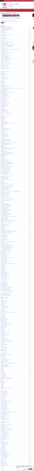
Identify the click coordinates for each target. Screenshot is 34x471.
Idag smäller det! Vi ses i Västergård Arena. (5, 288)
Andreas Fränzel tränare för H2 (4, 96)
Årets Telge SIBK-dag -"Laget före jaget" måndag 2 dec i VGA (7, 179)
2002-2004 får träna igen (3, 146)
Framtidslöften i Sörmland (3, 358)
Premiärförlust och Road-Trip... (4, 212)
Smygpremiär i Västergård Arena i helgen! (5, 359)
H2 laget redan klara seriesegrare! (4, 122)
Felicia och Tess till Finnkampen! (4, 278)
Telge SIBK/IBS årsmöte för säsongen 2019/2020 (5, 193)
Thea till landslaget (2, 39)
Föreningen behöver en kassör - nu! (4, 452)
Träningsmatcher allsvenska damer (4, 159)
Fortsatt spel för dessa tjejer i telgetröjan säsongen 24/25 (6, 58)
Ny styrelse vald (2, 47)
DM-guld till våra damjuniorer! (4, 322)
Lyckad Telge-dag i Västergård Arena (4, 177)
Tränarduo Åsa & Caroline (3, 40)
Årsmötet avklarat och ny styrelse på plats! (5, 112)
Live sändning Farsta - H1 (3, 426)
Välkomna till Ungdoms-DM (3, 253)
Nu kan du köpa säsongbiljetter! (4, 215)
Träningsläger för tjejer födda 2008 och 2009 (5, 97)
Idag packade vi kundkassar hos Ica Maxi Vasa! (5, 239)
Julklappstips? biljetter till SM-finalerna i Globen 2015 (6, 430)
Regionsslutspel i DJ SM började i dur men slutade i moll (6, 206)
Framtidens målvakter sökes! (3, 37)
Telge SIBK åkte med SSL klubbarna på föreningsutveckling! (7, 378)
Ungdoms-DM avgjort (3, 251)
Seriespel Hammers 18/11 (3, 254)
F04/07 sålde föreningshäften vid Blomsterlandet (5, 143)
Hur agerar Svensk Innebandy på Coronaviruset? (6, 168)
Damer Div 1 (2, 345)
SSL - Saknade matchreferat (3, 402)
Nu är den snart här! (3, 158)
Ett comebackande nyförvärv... (4, 227)
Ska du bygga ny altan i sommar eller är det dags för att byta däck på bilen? (8, 142)
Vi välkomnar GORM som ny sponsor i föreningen (6, 64)
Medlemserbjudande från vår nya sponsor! (5, 310)
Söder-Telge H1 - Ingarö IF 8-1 (3, 390)
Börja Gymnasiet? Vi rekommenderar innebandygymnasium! (7, 287)
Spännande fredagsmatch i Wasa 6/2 (4, 405)
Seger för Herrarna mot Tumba (4, 277)
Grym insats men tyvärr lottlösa (4, 427)
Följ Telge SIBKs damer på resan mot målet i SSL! (5, 27)
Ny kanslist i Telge (2, 132)
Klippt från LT (2, 460)
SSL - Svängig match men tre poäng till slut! (5, 425)
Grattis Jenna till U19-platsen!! (4, 218)
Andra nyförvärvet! (2, 311)
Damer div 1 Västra (2, 330)
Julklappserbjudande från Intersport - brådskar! (5, 252)
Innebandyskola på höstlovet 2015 (4, 406)
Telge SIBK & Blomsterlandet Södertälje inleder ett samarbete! (7, 29)
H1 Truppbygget (2, 367)
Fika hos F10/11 (2, 201)
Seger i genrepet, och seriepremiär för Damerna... (6, 213)
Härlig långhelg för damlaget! (3, 439)
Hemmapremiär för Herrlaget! (4, 133)
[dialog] (24, 467)
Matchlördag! (2, 299)
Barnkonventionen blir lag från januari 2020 (5, 176)
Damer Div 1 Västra (3, 331)
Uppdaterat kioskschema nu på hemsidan (5, 443)
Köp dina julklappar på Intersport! (4, 286)
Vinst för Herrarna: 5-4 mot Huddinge (4, 298)
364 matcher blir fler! (3, 382)
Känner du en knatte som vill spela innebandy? (5, 38)
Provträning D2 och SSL (3, 76)
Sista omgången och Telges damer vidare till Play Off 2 (6, 272)
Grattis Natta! (2, 440)
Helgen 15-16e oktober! (3, 106)
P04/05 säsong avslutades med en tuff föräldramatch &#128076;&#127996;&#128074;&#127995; (10, 191)
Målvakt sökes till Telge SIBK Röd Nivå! (4, 260)
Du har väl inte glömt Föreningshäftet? (4, 129)
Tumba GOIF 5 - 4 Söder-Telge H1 (4, 392)
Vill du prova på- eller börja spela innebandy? (5, 200)
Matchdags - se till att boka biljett (4, 134)
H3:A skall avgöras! (2, 119)
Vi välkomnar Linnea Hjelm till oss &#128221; (5, 63)
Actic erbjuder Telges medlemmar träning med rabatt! (6, 86)
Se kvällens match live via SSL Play (4, 393)
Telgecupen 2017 (2, 259)
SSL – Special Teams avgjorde (4, 415)
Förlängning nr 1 (2, 73)
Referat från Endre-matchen (3, 450)
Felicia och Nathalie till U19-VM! (4, 320)
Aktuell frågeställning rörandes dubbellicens (5, 335)
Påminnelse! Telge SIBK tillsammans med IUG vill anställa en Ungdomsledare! (8, 312)
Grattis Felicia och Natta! (3, 357)
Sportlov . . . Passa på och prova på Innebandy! (5, 170)
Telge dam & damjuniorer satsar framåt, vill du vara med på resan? (7, 123)
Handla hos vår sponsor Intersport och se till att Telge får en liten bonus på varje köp (9, 216)
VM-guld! (1, 313)
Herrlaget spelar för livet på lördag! (4, 131)
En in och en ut (2, 379)
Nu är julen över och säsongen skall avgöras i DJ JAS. (6, 249)
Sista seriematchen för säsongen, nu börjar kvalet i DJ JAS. (6, 242)
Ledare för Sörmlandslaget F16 (4, 124)
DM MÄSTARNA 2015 (3, 336)
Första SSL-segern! (2, 449)
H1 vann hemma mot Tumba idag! (4, 347)
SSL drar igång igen (3, 429)
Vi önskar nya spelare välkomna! (4, 300)
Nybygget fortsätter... (3, 228)
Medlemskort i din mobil (3, 337)
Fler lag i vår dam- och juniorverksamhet (5, 48)
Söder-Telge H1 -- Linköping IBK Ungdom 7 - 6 (5, 442)
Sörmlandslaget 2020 (3, 181)
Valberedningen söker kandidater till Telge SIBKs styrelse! (6, 144)
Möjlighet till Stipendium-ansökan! (4, 121)
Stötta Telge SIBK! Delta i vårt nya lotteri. (5, 344)
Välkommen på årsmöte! (3, 98)
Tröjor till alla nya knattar (3, 238)
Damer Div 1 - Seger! (3, 342)
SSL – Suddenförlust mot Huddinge (4, 413)
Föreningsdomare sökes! (3, 349)
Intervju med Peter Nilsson (3, 462)
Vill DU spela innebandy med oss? (4, 325)
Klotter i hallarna (2, 202)
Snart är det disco (2, 100)
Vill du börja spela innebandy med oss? (5, 203)
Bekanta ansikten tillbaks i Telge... (4, 224)
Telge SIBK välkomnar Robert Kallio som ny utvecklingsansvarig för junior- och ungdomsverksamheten (11, 49)
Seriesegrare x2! (2, 240)
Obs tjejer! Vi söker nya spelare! (4, 404)
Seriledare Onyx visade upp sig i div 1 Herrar (5, 343)
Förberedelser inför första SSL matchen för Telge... (6, 455)
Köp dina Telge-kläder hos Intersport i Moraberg (5, 214)
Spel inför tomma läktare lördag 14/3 (4, 167)
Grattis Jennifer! (2, 417)
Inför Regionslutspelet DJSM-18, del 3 (4, 283)
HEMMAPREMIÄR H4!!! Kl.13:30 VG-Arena (5, 301)
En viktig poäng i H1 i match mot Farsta (4, 394)
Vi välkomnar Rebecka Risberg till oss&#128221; (5, 61)
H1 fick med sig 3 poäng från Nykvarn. (4, 432)
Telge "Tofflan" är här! (3, 36)
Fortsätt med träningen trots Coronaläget (5, 165)
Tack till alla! (2, 296)
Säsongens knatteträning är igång (4, 154)
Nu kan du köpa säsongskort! (4, 463)
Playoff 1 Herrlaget (2, 118)
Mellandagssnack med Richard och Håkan (5, 332)
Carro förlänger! (2, 309)
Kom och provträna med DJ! (3, 83)
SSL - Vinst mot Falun (3, 395)
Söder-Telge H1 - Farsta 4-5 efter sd (4, 396)
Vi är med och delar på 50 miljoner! (4, 307)
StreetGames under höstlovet (4, 183)
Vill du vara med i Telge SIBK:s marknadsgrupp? (5, 366)
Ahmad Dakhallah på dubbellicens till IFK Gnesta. (5, 188)
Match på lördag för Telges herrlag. (4, 85)
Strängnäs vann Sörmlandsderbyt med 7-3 (5, 408)
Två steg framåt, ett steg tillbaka (4, 217)
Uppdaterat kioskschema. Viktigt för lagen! (5, 207)
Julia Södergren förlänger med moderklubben (5, 71)
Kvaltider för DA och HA (3, 117)
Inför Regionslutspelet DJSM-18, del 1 (4, 285)
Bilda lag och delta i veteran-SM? (4, 156)
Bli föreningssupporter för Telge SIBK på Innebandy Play (6, 34)
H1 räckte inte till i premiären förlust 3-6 (4, 451)
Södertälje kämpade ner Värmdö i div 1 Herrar (5, 414)
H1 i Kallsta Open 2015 (3, 356)
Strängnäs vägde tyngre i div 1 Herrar (4, 407)
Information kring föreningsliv (4, 82)
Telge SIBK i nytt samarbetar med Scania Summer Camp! (6, 26)
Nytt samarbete (2, 182)
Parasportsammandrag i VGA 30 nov (4, 51)
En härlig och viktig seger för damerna (4, 178)
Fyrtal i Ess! (2, 380)
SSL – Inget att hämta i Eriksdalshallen (4, 419)
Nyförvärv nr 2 (2, 70)
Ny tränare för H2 (2, 41)
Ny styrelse (2, 62)
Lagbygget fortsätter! (3, 381)
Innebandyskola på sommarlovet (4, 321)
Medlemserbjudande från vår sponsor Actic (5, 205)
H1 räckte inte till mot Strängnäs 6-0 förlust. (5, 437)
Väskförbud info (2, 87)
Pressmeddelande (2, 264)
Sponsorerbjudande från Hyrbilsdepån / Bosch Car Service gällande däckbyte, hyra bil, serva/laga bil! (11, 88)
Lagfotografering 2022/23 (3, 109)
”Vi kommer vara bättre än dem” (4, 454)
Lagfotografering (2, 108)
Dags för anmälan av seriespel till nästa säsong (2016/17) (6, 324)
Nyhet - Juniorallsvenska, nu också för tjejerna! (5, 319)
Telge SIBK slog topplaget (3, 50)
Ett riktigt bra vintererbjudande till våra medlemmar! (6, 204)
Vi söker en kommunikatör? (3, 130)
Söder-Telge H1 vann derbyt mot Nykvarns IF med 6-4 (6, 403)
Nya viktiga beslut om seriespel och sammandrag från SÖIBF (7, 166)
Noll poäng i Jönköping (3, 441)
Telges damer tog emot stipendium (4, 461)
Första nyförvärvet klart (3, 72)
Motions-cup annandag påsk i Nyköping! (5, 169)
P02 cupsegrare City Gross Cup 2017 (4, 274)
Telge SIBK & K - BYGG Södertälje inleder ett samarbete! (6, 28)
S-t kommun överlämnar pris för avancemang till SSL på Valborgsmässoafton (8, 263)
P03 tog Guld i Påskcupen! (3, 266)
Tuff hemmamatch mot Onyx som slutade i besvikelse (6, 428)
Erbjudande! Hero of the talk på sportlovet (5, 171)
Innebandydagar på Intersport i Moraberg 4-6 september (6, 354)
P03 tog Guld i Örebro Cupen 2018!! (4, 236)
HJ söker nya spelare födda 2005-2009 (4, 99)
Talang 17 (2, 180)
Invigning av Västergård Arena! (4, 355)
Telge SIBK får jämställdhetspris (4, 271)
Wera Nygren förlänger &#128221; (4, 60)
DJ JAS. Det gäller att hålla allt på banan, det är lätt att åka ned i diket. (7, 247)
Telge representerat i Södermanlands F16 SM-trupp (6, 295)
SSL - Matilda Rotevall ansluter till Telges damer (5, 418)
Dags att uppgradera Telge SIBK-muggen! (5, 105)
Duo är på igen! (2, 368)
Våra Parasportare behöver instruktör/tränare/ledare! (6, 195)
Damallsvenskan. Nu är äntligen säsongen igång (5, 225)
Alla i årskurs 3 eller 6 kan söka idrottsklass (5, 276)
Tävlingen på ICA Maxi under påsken (4, 323)
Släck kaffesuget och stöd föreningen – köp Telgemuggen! (6, 52)
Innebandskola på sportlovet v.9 (4, 275)
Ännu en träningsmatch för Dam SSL (4, 464)
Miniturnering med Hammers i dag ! (4, 334)
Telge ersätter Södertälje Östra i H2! (4, 360)
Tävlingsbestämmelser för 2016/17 (4, 297)
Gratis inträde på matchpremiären (4, 93)
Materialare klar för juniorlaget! (4, 194)
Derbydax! (2, 84)
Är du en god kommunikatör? (3, 155)
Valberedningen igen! (3, 141)
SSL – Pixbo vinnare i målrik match (4, 401)
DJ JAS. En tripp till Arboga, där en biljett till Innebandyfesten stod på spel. (8, 241)
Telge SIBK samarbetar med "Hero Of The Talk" (5, 192)
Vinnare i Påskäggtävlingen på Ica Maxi (4, 265)
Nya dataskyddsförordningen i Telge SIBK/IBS (5, 230)
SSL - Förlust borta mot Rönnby (4, 391)
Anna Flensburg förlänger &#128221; (4, 59)
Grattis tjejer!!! (2, 466)
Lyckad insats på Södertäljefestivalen (4, 94)
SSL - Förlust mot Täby (3, 431)
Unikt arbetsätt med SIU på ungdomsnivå (5, 261)
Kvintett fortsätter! (2, 383)
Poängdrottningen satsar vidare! (4, 318)
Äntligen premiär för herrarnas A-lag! (4, 135)
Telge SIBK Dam (2, 384)
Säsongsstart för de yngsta (3, 53)
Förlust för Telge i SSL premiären (4, 453)
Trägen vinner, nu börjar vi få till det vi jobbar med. (6, 248)
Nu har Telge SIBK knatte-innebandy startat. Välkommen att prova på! (8, 153)
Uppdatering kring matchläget (4, 145)
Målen (1, 389)
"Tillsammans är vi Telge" (3, 262)
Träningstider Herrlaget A (3, 75)
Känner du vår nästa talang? (3, 95)
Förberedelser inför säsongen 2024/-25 (5, 74)
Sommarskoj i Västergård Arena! (4, 111)
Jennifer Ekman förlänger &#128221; (4, 65)
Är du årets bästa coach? (3, 346)
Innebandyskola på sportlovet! (4, 273)
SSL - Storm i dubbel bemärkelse (4, 416)
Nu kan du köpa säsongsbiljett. (4, 348)
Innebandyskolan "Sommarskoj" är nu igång (5, 189)
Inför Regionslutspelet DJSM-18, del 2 (4, 284)
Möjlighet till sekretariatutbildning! (4, 110)
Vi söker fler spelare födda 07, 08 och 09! (5, 250)
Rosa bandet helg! (2, 107)
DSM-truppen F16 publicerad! (3, 35)
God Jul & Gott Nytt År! (3, 333)
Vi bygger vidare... (2, 226)
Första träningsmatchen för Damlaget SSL (5, 465)
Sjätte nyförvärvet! (2, 308)
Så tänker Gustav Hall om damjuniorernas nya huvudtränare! (7, 46)
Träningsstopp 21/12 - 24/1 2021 (4, 147)
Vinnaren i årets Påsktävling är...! (4, 237)
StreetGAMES (2, 120)
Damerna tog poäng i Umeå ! (3, 438)
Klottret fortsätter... (2, 157)
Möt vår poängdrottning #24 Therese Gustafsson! (6, 289)
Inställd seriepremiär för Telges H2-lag (4, 136)
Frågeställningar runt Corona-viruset (4, 164)
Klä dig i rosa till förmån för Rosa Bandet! (8, 12)
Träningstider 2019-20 (3, 190)
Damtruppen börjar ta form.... (4, 229)
